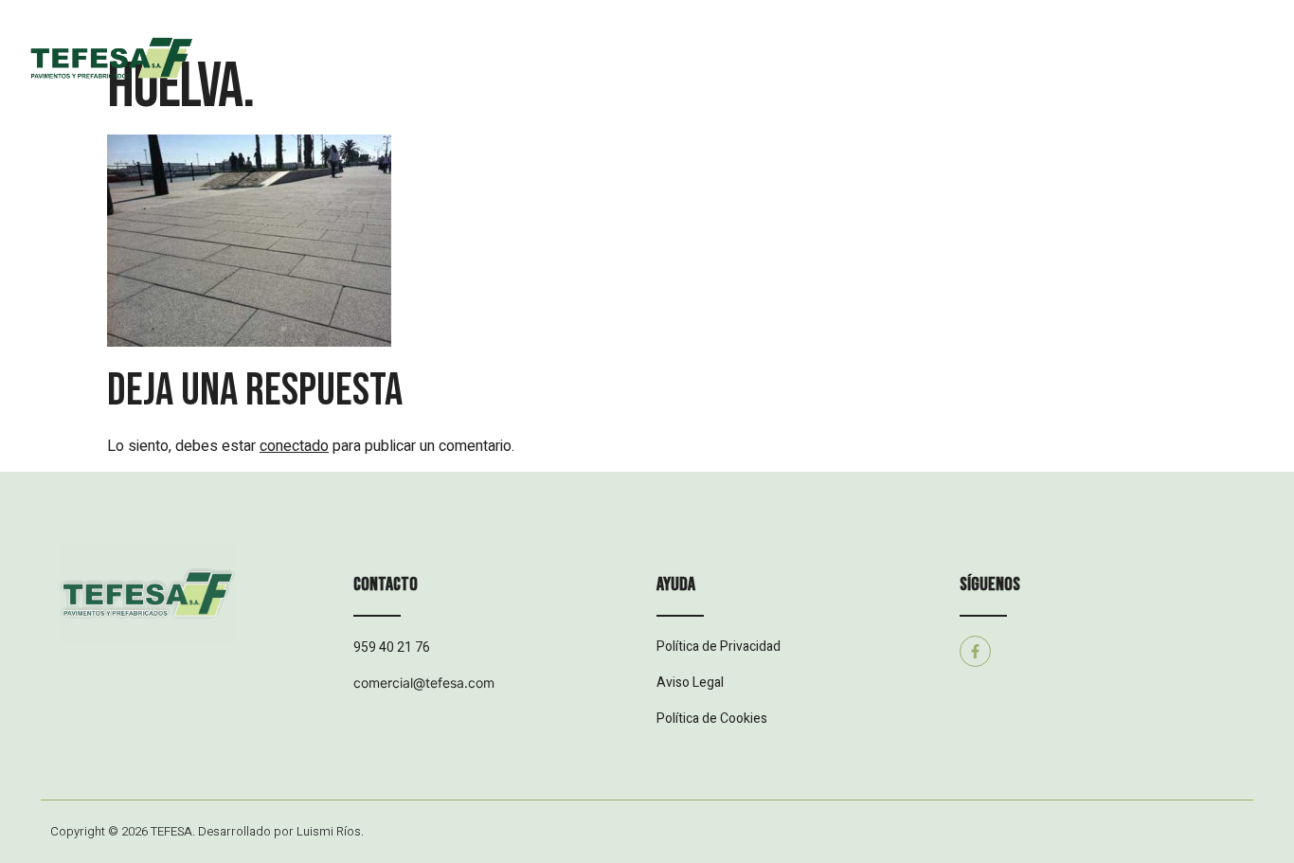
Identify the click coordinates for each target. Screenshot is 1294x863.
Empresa (470, 76)
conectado (294, 446)
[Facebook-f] (975, 651)
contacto (1035, 76)
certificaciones (892, 76)
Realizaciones (735, 76)
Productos (593, 76)
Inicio (364, 76)
